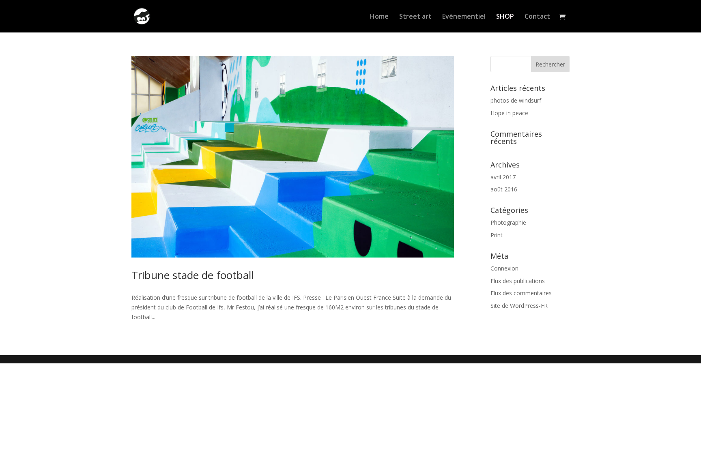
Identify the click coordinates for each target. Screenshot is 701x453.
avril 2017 (503, 177)
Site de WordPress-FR (519, 305)
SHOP (505, 17)
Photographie (508, 222)
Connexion (504, 268)
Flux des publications (517, 281)
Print (496, 235)
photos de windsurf (515, 100)
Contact (537, 17)
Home (379, 17)
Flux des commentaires (521, 293)
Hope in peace (509, 113)
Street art (415, 17)
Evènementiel (464, 17)
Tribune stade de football (192, 275)
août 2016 (503, 189)
